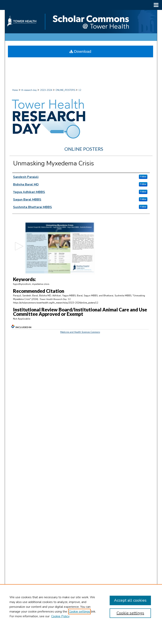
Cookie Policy (60, 616)
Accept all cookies (130, 600)
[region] (81, 606)
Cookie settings (79, 611)
